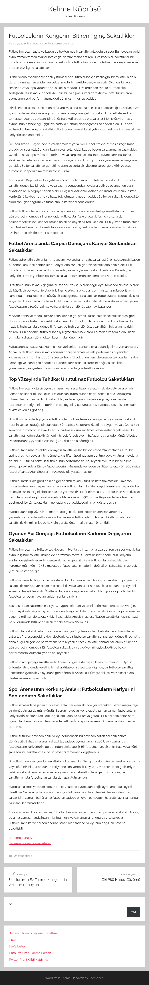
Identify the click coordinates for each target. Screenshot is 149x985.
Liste (12, 939)
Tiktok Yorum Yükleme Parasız (30, 953)
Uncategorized (23, 855)
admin (58, 43)
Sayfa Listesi (17, 946)
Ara (11, 904)
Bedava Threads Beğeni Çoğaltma (33, 933)
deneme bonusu (20, 838)
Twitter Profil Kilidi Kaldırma (28, 959)
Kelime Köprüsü (74, 8)
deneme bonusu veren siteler (30, 843)
